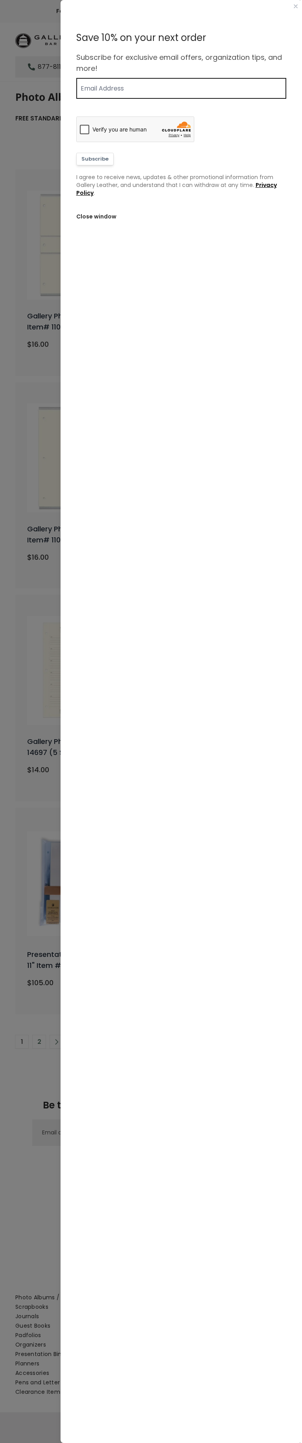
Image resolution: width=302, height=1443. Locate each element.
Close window (96, 216)
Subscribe (95, 159)
